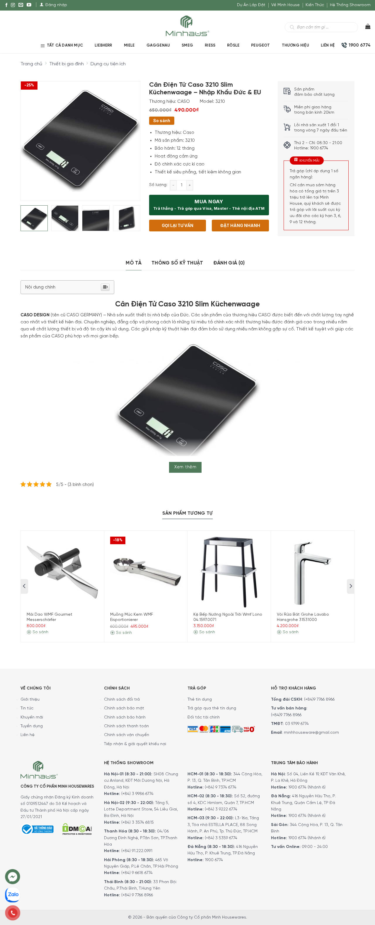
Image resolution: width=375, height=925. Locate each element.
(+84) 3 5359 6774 (221, 838)
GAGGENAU (158, 45)
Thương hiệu (295, 45)
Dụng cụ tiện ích (108, 64)
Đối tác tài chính (204, 717)
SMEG (187, 45)
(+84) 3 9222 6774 (221, 809)
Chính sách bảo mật (124, 708)
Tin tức (27, 708)
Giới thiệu (30, 699)
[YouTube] (29, 5)
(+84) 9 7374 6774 (220, 787)
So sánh (161, 120)
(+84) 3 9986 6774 (137, 794)
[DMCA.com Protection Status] (77, 828)
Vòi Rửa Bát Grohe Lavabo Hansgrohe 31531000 (303, 617)
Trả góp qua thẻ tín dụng (212, 708)
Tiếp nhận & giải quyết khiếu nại (135, 744)
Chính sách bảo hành (125, 717)
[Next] (130, 136)
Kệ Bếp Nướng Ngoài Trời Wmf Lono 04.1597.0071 (227, 617)
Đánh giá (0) (229, 263)
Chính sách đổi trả (122, 699)
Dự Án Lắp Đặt (251, 5)
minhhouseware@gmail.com (311, 733)
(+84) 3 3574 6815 (137, 822)
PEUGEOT (260, 45)
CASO (183, 101)
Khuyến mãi (32, 717)
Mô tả (134, 263)
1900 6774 (214, 860)
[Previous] (30, 136)
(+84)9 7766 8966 (319, 699)
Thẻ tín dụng (200, 699)
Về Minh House (285, 5)
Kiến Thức (315, 5)
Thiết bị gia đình (66, 64)
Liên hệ (328, 45)
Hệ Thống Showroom (350, 5)
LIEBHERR (103, 45)
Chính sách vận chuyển (126, 735)
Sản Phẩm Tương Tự (187, 513)
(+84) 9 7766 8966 (137, 895)
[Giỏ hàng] (364, 28)
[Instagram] (13, 5)
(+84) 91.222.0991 (136, 851)
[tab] (134, 263)
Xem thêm (185, 467)
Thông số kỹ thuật (177, 263)
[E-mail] (20, 5)
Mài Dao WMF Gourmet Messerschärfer (49, 617)
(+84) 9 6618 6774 (137, 873)
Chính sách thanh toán (126, 726)
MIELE (129, 45)
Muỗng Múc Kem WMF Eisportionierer (131, 617)
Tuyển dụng (32, 726)
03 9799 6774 (297, 724)
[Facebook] (6, 5)
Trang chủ (31, 64)
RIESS (210, 45)
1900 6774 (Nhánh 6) (306, 787)
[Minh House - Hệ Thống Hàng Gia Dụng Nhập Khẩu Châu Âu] (187, 25)
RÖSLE (233, 45)
